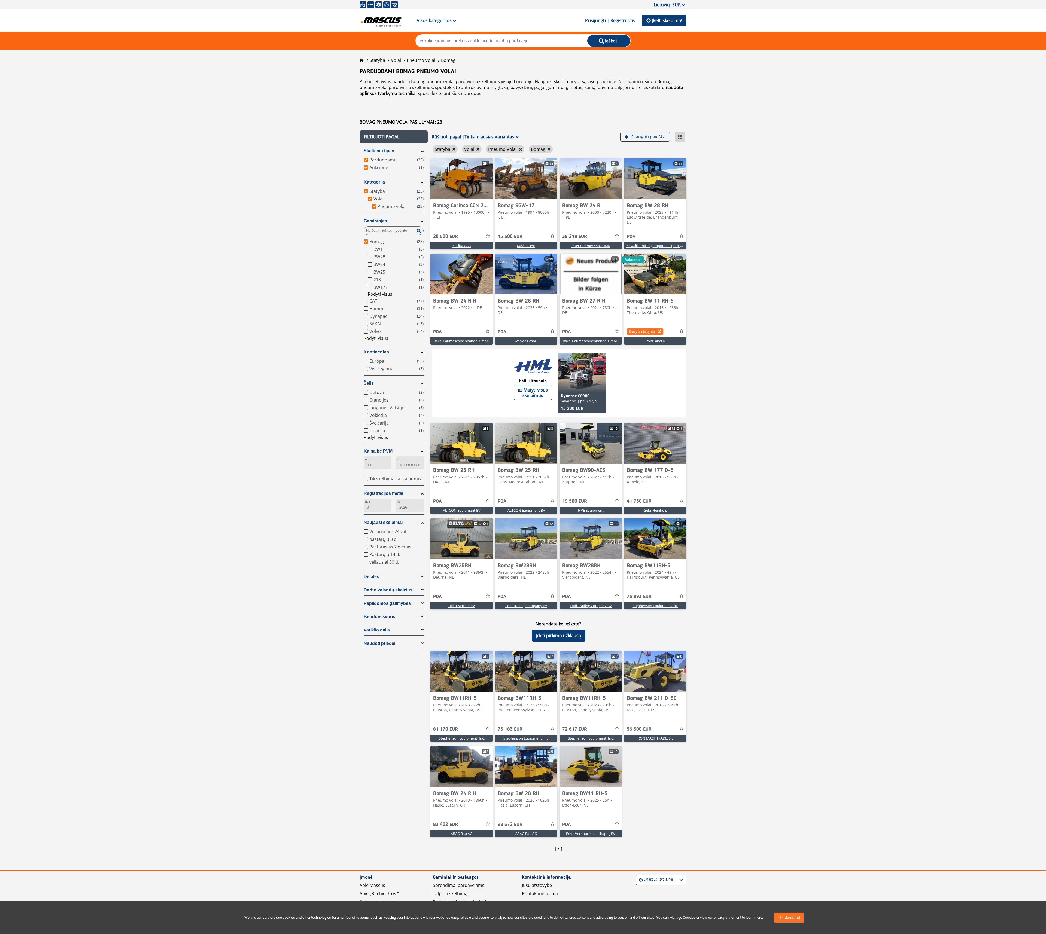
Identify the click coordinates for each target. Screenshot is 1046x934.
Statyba (377, 60)
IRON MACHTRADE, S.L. (655, 738)
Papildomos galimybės (387, 603)
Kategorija (374, 182)
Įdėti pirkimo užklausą (558, 636)
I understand (789, 917)
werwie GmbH (526, 340)
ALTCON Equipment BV (462, 510)
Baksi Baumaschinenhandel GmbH (461, 340)
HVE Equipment (591, 510)
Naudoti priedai (379, 643)
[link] (461, 178)
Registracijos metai (383, 493)
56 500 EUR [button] (639, 729)
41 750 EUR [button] (639, 501)
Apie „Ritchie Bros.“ (379, 893)
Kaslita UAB (461, 245)
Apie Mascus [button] (372, 885)
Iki (398, 501)
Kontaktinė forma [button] (540, 893)
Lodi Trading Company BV (526, 605)
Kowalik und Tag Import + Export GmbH (658, 245)
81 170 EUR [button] (445, 729)
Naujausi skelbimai (383, 522)
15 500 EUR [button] (510, 236)
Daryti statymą (642, 331)
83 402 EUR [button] (445, 824)
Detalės (371, 576)
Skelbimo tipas (379, 150)
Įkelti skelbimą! (667, 20)
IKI (399, 459)
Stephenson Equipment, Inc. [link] (655, 605)
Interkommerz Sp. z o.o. (590, 245)
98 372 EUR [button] (510, 824)
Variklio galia (377, 630)
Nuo (367, 459)
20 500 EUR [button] (445, 236)
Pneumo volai (421, 60)
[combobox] (639, 879)
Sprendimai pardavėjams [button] (458, 885)
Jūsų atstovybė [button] (537, 885)
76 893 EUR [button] (639, 596)
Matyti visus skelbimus (535, 392)
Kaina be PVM (378, 451)
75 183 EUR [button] (510, 729)
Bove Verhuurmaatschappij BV (590, 833)
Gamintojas (375, 221)
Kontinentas (376, 352)
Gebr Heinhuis (655, 510)
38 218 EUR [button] (574, 236)
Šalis (369, 383)
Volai (396, 60)
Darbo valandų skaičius (388, 590)
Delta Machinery (461, 605)
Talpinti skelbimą (450, 893)
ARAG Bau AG (461, 833)
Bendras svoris (379, 616)
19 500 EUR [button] (574, 501)
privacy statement (727, 917)
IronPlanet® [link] (655, 340)
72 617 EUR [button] (574, 729)
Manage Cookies (682, 917)
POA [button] (631, 236)
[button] (394, 136)
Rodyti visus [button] (380, 294)
